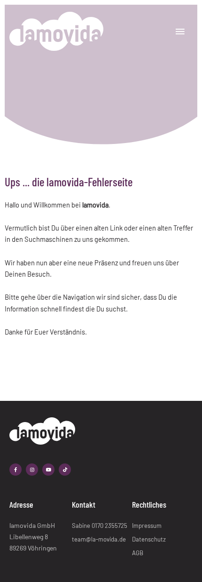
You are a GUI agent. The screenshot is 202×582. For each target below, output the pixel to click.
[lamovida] (56, 31)
